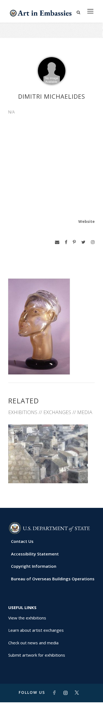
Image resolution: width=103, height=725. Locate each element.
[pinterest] (74, 242)
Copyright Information (33, 566)
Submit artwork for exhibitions (36, 655)
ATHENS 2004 (51, 471)
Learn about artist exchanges (36, 630)
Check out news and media (33, 642)
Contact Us (22, 541)
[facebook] (66, 242)
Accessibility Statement (35, 554)
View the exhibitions (27, 618)
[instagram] (93, 242)
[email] (57, 242)
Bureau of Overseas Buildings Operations (52, 578)
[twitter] (83, 242)
